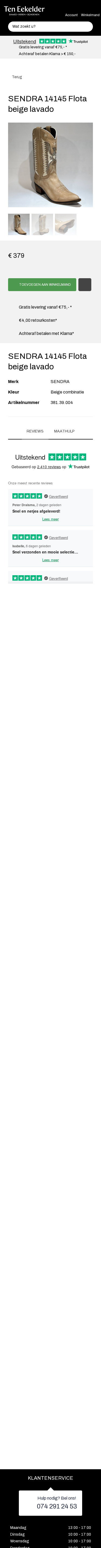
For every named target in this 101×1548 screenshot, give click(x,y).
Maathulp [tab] (64, 431)
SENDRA (60, 381)
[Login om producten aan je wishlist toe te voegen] (84, 284)
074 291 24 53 (57, 1506)
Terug (16, 77)
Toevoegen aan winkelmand (44, 285)
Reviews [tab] (35, 431)
